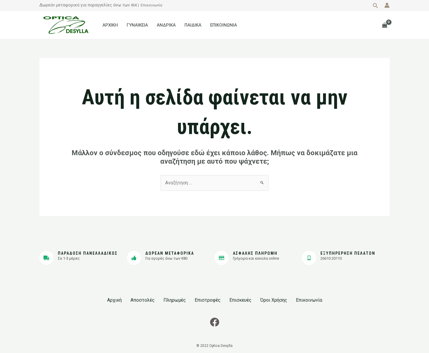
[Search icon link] (376, 6)
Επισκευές (240, 300)
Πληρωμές (174, 300)
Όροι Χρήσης (273, 300)
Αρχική (114, 300)
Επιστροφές (208, 300)
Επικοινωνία (151, 5)
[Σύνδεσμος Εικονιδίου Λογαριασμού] (387, 5)
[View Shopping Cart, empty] (384, 24)
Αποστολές (142, 300)
